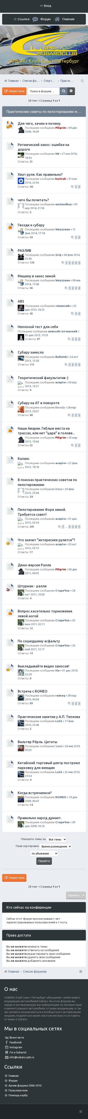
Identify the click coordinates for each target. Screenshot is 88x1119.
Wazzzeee (62, 229)
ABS (21, 301)
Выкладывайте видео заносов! (43, 666)
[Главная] (44, 54)
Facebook (16, 1042)
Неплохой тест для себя (38, 327)
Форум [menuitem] (45, 19)
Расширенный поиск (71, 91)
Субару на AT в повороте (38, 403)
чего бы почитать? (33, 200)
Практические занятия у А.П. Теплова (49, 717)
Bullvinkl (61, 356)
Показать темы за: (34, 839)
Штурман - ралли (32, 586)
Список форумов (35, 971)
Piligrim (60, 127)
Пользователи (18, 1090)
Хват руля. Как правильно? (40, 174)
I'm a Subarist (18, 1052)
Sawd (58, 746)
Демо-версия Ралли (34, 565)
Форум (13, 1080)
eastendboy (63, 204)
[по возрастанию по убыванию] (44, 853)
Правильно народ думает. (40, 818)
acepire (60, 382)
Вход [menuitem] (47, 5)
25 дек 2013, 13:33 (36, 335)
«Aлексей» (63, 305)
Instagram (16, 1047)
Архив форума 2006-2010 (25, 1085)
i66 (57, 153)
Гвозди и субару (31, 225)
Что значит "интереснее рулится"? (46, 540)
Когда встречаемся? (34, 793)
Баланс (23, 458)
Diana (58, 488)
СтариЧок (62, 590)
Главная (68, 19)
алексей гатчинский (62, 331)
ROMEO (60, 797)
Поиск (63, 91)
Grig (58, 254)
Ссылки (23, 19)
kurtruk (60, 178)
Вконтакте (17, 1037)
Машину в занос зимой (36, 276)
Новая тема (16, 90)
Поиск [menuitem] (82, 81)
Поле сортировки (28, 846)
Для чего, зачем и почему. (39, 123)
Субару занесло (31, 352)
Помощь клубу (18, 1095)
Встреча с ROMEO (32, 691)
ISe (57, 670)
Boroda (60, 407)
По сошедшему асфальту (39, 641)
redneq (60, 695)
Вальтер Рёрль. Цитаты (37, 742)
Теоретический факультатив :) (43, 378)
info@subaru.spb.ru (22, 1057)
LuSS (58, 721)
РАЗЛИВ (24, 250)
